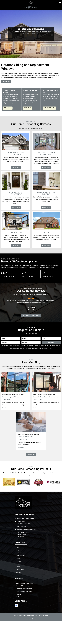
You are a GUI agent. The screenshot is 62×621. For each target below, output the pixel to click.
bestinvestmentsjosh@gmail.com (26, 530)
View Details (5, 408)
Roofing (18, 597)
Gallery (18, 558)
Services (18, 553)
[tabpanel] (31, 34)
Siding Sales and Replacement (24, 583)
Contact (18, 567)
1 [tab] (29, 57)
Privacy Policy (36, 348)
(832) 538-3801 (31, 7)
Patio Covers (19, 594)
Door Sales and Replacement (24, 589)
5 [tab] (33, 309)
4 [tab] (32, 309)
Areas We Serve (20, 556)
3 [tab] (32, 57)
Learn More (31, 38)
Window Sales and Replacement (25, 586)
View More (26, 315)
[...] (24, 405)
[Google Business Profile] (16, 605)
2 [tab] (29, 309)
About (17, 550)
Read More (7, 108)
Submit (50, 342)
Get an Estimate (49, 108)
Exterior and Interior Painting (24, 591)
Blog (17, 564)
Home (17, 547)
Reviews (18, 561)
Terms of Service (45, 348)
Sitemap (18, 572)
